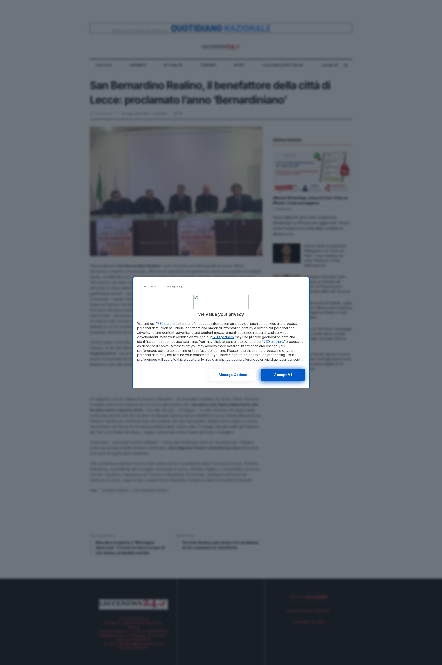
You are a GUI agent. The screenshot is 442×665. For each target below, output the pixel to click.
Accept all (283, 374)
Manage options (233, 374)
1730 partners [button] (166, 323)
